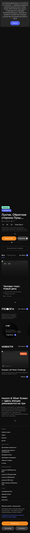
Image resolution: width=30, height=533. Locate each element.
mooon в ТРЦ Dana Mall (9, 474)
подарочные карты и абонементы (8, 451)
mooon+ (4, 438)
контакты (5, 500)
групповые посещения (9, 457)
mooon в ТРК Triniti (7, 480)
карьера (4, 497)
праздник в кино (7, 454)
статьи (4, 463)
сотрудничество (7, 491)
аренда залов (6, 494)
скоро (3, 435)
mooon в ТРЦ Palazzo (8, 477)
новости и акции (7, 460)
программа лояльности (9, 447)
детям (4, 440)
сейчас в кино (6, 432)
